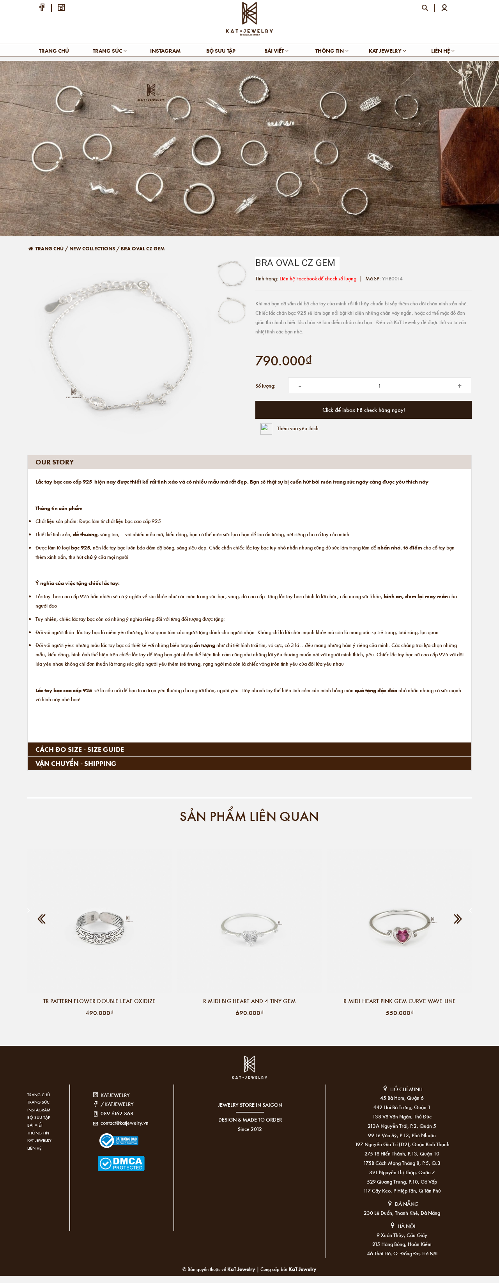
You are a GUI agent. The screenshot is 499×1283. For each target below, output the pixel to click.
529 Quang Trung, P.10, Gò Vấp (402, 1181)
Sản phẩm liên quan (249, 815)
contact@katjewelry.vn (125, 1122)
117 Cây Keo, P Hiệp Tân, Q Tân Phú (402, 1190)
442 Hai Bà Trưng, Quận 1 (402, 1107)
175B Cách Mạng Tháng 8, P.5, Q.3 (402, 1163)
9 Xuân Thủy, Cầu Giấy (402, 1235)
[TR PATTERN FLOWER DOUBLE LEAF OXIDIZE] (99, 921)
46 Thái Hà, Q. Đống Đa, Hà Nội (402, 1253)
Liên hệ (441, 50)
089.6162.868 (117, 1113)
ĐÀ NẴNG (406, 1204)
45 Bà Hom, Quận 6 (402, 1097)
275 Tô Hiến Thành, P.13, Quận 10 (402, 1153)
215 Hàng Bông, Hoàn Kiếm (402, 1244)
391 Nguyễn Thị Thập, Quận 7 (402, 1172)
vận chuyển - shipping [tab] (76, 763)
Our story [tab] (54, 462)
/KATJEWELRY (117, 1104)
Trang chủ (54, 50)
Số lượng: (265, 385)
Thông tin (330, 50)
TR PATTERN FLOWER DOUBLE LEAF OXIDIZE (99, 1000)
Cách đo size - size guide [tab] (79, 749)
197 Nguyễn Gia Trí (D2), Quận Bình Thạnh (402, 1144)
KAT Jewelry (386, 50)
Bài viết (274, 50)
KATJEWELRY (115, 1095)
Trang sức (108, 50)
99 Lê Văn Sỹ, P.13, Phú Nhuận (402, 1135)
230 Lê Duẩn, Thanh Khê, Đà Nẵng (402, 1213)
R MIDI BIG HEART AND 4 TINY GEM (249, 1000)
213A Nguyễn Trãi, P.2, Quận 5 (402, 1126)
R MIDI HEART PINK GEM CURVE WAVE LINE (399, 1000)
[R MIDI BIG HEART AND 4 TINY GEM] (249, 921)
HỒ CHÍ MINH (406, 1089)
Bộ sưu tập (220, 50)
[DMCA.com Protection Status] (109, 1159)
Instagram (165, 50)
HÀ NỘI (407, 1226)
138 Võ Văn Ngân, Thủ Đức (402, 1116)
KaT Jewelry (302, 1268)
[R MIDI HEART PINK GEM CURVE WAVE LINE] (399, 921)
